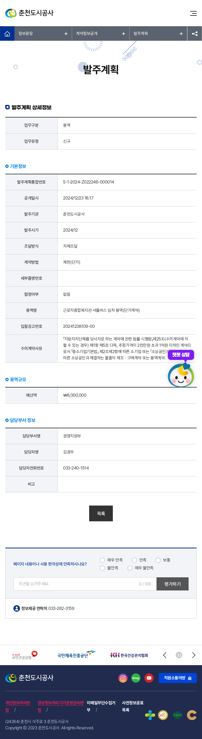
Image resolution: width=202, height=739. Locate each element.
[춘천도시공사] (29, 13)
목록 (101, 513)
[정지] (179, 655)
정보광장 (25, 33)
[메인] (7, 33)
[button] (164, 655)
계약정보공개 (86, 33)
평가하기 (172, 584)
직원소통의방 (174, 677)
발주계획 (141, 33)
